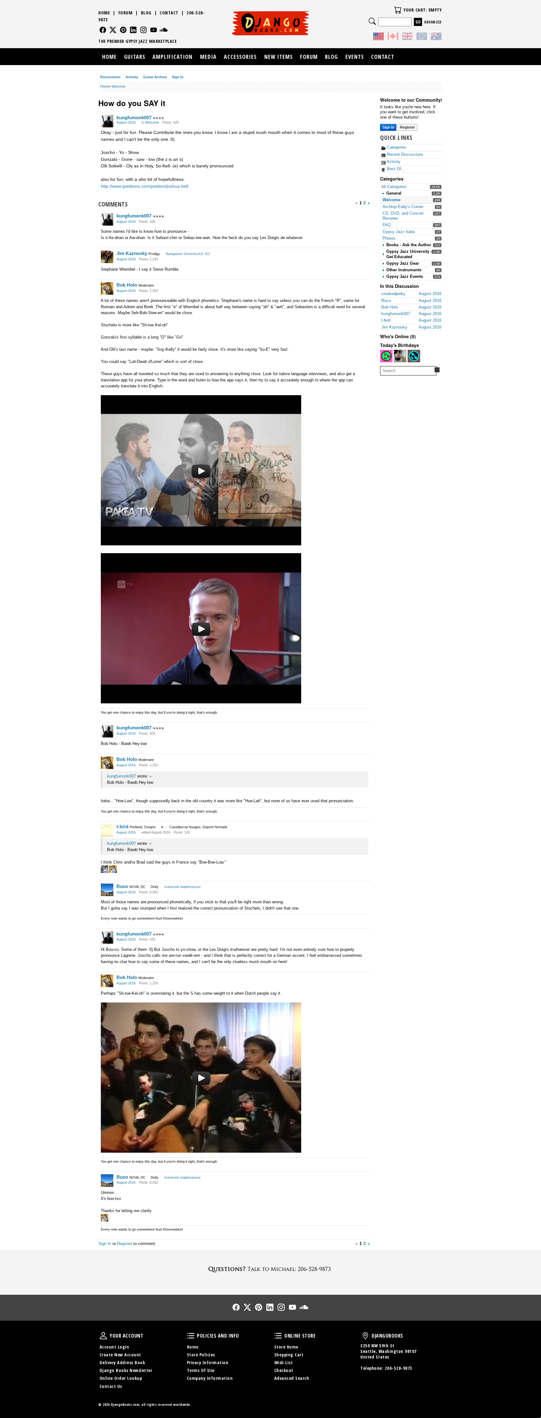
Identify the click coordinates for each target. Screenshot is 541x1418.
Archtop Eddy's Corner (403, 206)
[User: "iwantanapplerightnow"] (400, 356)
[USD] (378, 37)
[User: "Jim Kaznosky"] (107, 257)
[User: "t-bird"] (107, 830)
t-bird (122, 826)
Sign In (177, 77)
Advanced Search (291, 1378)
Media (208, 56)
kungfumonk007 (134, 117)
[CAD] (393, 37)
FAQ (387, 224)
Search (372, 21)
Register (407, 127)
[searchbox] (408, 370)
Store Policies (201, 1355)
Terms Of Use (200, 1370)
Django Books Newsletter (126, 1370)
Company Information (210, 1378)
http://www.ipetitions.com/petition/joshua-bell (144, 186)
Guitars (134, 56)
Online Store (278, 1336)
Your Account (103, 1336)
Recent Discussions (404, 154)
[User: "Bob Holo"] (107, 288)
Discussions (110, 77)
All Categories (394, 186)
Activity (132, 77)
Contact (169, 13)
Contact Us (111, 1386)
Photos (389, 238)
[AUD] (436, 37)
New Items (278, 56)
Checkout (283, 1370)
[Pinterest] (123, 29)
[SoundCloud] (163, 29)
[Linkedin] (133, 29)
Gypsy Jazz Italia (399, 231)
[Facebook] (102, 29)
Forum (125, 13)
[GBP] (407, 37)
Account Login (114, 1347)
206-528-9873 (398, 1368)
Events (354, 56)
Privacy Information (208, 1362)
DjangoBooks (365, 1336)
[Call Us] (270, 1269)
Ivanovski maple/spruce (182, 887)
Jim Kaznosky (131, 253)
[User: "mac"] (414, 356)
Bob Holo (126, 285)
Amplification (172, 56)
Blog (146, 13)
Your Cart (398, 10)
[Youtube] (153, 29)
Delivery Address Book (122, 1362)
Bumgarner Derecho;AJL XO (188, 254)
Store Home (286, 1347)
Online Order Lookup (121, 1378)
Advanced (432, 22)
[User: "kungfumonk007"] (107, 121)
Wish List (283, 1362)
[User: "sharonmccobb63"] (386, 356)
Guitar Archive (155, 77)
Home (104, 13)
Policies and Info (191, 1336)
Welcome (391, 199)
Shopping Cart (289, 1355)
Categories (396, 147)
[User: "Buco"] (107, 890)
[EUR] (421, 37)
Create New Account (120, 1355)
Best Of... (395, 168)
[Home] (270, 23)
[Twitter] (112, 29)
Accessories (240, 56)
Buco (122, 886)
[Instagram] (143, 29)
